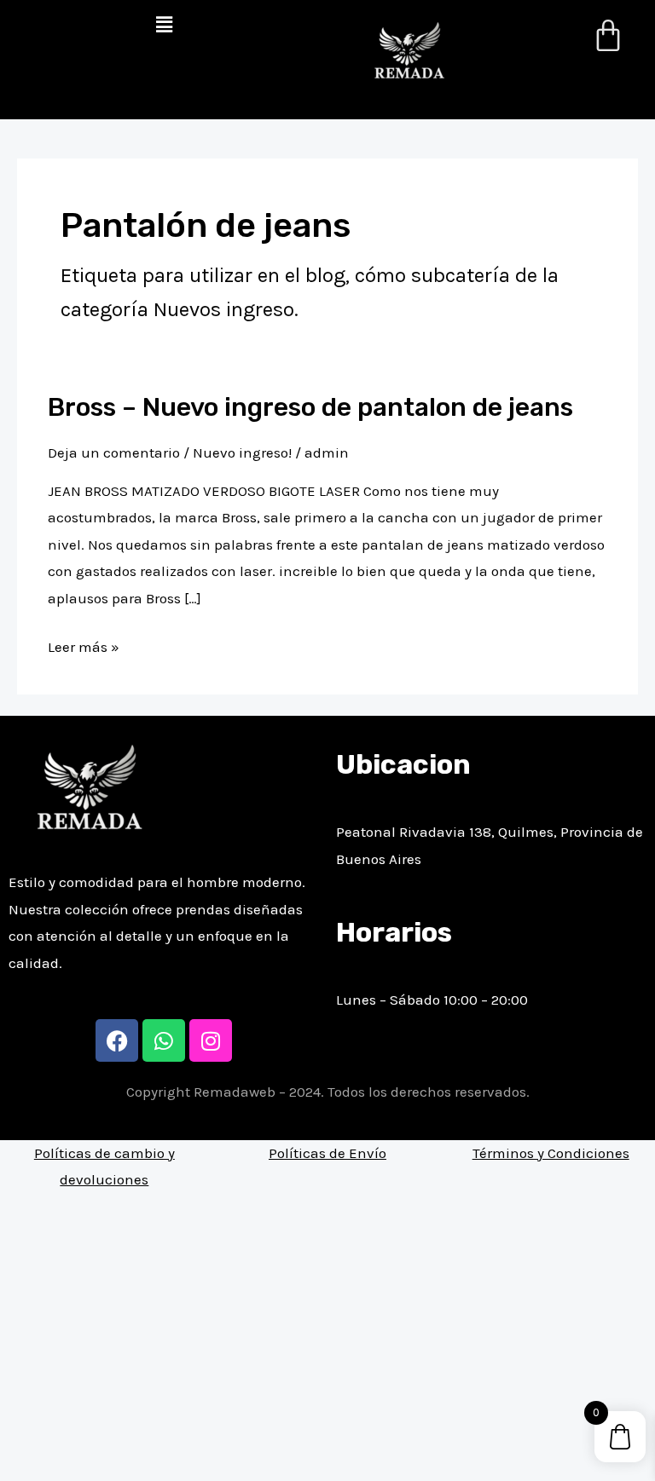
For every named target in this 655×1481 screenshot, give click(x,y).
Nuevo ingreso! (242, 452)
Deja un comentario (114, 452)
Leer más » (83, 644)
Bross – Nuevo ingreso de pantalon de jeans (310, 407)
